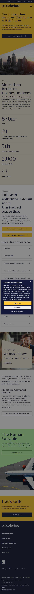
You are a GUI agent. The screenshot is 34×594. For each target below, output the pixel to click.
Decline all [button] (17, 307)
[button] (17, 311)
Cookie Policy (6, 299)
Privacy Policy (17, 299)
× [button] (30, 281)
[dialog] (17, 297)
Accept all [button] (17, 303)
